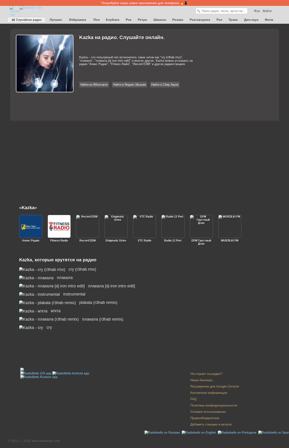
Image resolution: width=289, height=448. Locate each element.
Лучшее (56, 19)
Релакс (177, 19)
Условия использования (208, 411)
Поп (96, 19)
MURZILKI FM (229, 240)
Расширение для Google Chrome (214, 386)
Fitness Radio (59, 240)
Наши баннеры (201, 380)
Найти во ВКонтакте (94, 84)
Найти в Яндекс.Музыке (129, 84)
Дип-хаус (251, 19)
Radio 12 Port (173, 240)
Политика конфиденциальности (213, 405)
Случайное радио (28, 19)
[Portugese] (237, 432)
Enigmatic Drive (116, 240)
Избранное (77, 19)
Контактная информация (208, 392)
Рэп (219, 19)
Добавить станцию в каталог (211, 424)
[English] (199, 432)
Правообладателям (204, 418)
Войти (267, 11)
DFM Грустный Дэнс (201, 242)
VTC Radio (144, 240)
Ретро (142, 19)
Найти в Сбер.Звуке (164, 84)
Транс (233, 19)
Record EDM (87, 240)
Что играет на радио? (206, 373)
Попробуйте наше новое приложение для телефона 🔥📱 (144, 3)
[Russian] (162, 432)
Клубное (112, 19)
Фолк (269, 19)
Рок (128, 19)
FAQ (193, 399)
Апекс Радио (30, 240)
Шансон (160, 19)
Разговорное (200, 19)
